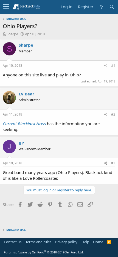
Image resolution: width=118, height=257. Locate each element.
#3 (113, 163)
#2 (113, 114)
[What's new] (101, 7)
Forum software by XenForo (44, 252)
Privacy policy (66, 241)
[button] (6, 7)
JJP (21, 143)
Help (85, 241)
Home (98, 241)
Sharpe (12, 33)
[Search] (111, 7)
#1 (113, 65)
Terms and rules (38, 241)
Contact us (12, 241)
